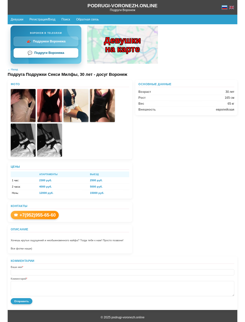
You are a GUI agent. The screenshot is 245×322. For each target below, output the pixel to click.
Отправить (21, 301)
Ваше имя (17, 267)
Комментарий (19, 278)
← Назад (13, 69)
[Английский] (231, 7)
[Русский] (224, 7)
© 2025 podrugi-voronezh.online (123, 317)
